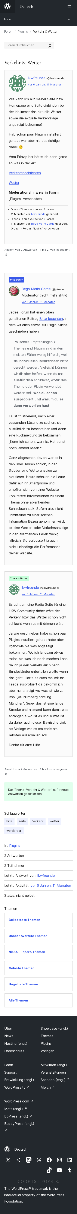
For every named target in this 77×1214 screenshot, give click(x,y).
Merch (48, 1087)
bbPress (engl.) (18, 1116)
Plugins (23, 31)
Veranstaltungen (53, 1072)
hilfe (9, 821)
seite (22, 821)
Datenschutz (14, 1051)
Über (8, 1028)
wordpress (14, 830)
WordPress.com (18, 1101)
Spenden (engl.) (55, 1080)
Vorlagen (47, 1051)
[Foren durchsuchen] (50, 45)
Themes (47, 1036)
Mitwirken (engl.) (54, 1065)
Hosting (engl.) (15, 1043)
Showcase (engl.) (54, 1028)
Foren (8, 19)
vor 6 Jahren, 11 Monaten (45, 84)
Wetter (14, 182)
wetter (54, 821)
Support (10, 1072)
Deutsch (20, 1149)
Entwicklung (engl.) (19, 1080)
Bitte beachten (51, 318)
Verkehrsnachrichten (25, 173)
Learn (8, 1065)
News (8, 1036)
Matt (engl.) (15, 1109)
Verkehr (37, 821)
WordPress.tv (17, 1087)
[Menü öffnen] (70, 6)
